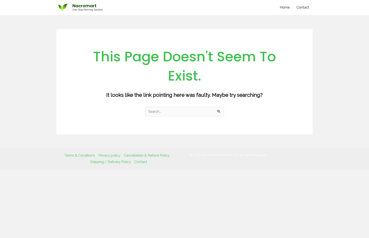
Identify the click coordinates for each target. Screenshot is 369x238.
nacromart (84, 6)
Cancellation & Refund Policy (147, 155)
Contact (302, 7)
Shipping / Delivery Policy (110, 162)
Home (285, 7)
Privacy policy (109, 155)
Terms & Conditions (79, 155)
